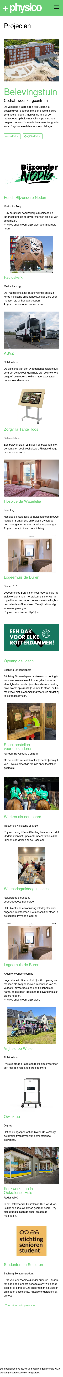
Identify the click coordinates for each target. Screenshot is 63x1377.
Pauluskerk (13, 277)
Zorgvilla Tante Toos (21, 429)
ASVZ (9, 353)
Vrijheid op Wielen (19, 1048)
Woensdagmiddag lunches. (27, 889)
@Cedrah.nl (34, 136)
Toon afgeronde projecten (20, 1305)
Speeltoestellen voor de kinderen (18, 746)
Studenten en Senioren (23, 1264)
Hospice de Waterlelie (22, 501)
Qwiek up (12, 1116)
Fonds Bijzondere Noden (25, 197)
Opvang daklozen (19, 661)
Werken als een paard (22, 817)
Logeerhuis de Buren (21, 577)
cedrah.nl (13, 136)
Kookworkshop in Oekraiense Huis (18, 1190)
